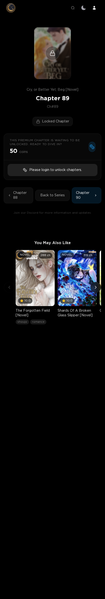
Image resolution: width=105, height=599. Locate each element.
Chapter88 (20, 195)
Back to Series (52, 195)
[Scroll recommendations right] (95, 287)
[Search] (73, 8)
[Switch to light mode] (83, 7)
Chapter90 (82, 195)
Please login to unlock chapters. (55, 170)
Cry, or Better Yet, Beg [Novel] (52, 89)
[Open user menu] (94, 8)
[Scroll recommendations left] (9, 287)
